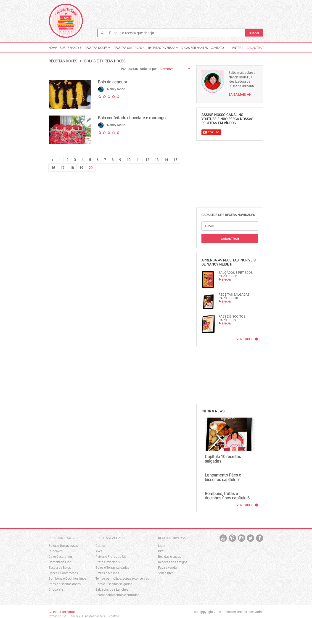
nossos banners (95, 616)
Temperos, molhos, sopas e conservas (122, 578)
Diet (161, 551)
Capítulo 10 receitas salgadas (223, 459)
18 (72, 167)
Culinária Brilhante (66, 20)
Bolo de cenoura (112, 81)
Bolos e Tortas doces (105, 60)
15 (175, 159)
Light (161, 545)
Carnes (100, 545)
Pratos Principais (107, 562)
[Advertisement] (180, 15)
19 (81, 167)
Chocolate (56, 589)
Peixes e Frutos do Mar (111, 556)
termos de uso (57, 616)
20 (91, 167)
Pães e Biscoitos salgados (113, 584)
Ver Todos (244, 339)
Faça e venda (167, 567)
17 (62, 167)
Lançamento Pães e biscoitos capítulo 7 (223, 477)
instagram (241, 538)
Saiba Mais (237, 94)
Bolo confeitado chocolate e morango (132, 117)
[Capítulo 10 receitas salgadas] (230, 434)
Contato (217, 48)
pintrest (232, 538)
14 (166, 159)
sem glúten (166, 573)
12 (147, 159)
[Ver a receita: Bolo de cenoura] (70, 94)
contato (114, 616)
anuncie (76, 616)
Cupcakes (56, 551)
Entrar (237, 48)
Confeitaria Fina (60, 562)
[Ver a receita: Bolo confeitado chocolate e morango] (70, 130)
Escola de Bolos (60, 567)
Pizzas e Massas (107, 573)
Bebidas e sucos (169, 556)
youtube (223, 538)
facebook (259, 538)
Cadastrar (255, 48)
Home (53, 48)
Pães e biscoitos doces (65, 584)
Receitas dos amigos (172, 562)
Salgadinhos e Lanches (111, 589)
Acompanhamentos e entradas (117, 595)
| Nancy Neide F (116, 89)
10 (128, 159)
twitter (250, 538)
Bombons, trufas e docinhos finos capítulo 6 (227, 496)
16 (53, 167)
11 (138, 159)
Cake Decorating (60, 556)
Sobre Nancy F (71, 48)
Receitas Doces (63, 60)
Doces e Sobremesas (63, 573)
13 (157, 159)
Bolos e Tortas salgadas (112, 567)
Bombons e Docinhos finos (67, 578)
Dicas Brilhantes (194, 48)
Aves (98, 551)
